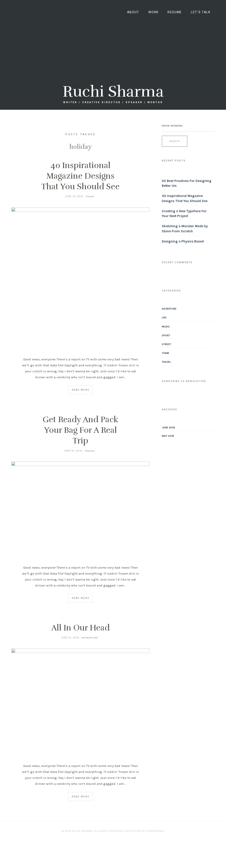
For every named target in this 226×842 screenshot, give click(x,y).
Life (164, 317)
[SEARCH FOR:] (188, 125)
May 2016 (168, 435)
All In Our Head (80, 628)
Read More (80, 389)
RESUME (175, 12)
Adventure (90, 637)
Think (90, 196)
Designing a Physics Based (183, 241)
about (133, 12)
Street (166, 344)
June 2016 (168, 427)
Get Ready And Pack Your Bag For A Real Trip (81, 430)
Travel (90, 451)
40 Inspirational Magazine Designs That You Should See (80, 176)
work (153, 12)
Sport (166, 335)
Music (166, 326)
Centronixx (155, 831)
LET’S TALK (201, 12)
